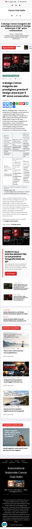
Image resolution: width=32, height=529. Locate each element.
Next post (5, 317)
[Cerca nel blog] (4, 524)
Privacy (18, 464)
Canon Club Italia (16, 10)
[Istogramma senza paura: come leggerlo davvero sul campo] (16, 369)
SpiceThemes (19, 527)
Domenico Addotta (8, 78)
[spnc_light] (20, 16)
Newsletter (4, 464)
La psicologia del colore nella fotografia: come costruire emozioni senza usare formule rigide (16, 450)
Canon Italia (6, 75)
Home (6, 462)
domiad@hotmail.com (16, 493)
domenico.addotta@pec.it (15, 492)
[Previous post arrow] (28, 312)
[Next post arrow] (28, 320)
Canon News (15, 75)
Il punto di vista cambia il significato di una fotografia (14, 410)
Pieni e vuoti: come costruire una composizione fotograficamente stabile (13, 352)
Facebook (17, 462)
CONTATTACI (25, 464)
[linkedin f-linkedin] (16, 5)
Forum (11, 462)
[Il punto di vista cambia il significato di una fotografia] (16, 399)
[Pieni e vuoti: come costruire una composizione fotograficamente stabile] (16, 341)
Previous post (6, 309)
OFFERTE (23, 462)
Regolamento (12, 464)
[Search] (16, 15)
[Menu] (12, 15)
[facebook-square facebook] (12, 5)
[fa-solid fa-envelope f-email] (19, 5)
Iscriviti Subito (11, 273)
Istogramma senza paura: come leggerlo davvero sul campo (13, 381)
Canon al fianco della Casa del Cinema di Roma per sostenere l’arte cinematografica (15, 320)
